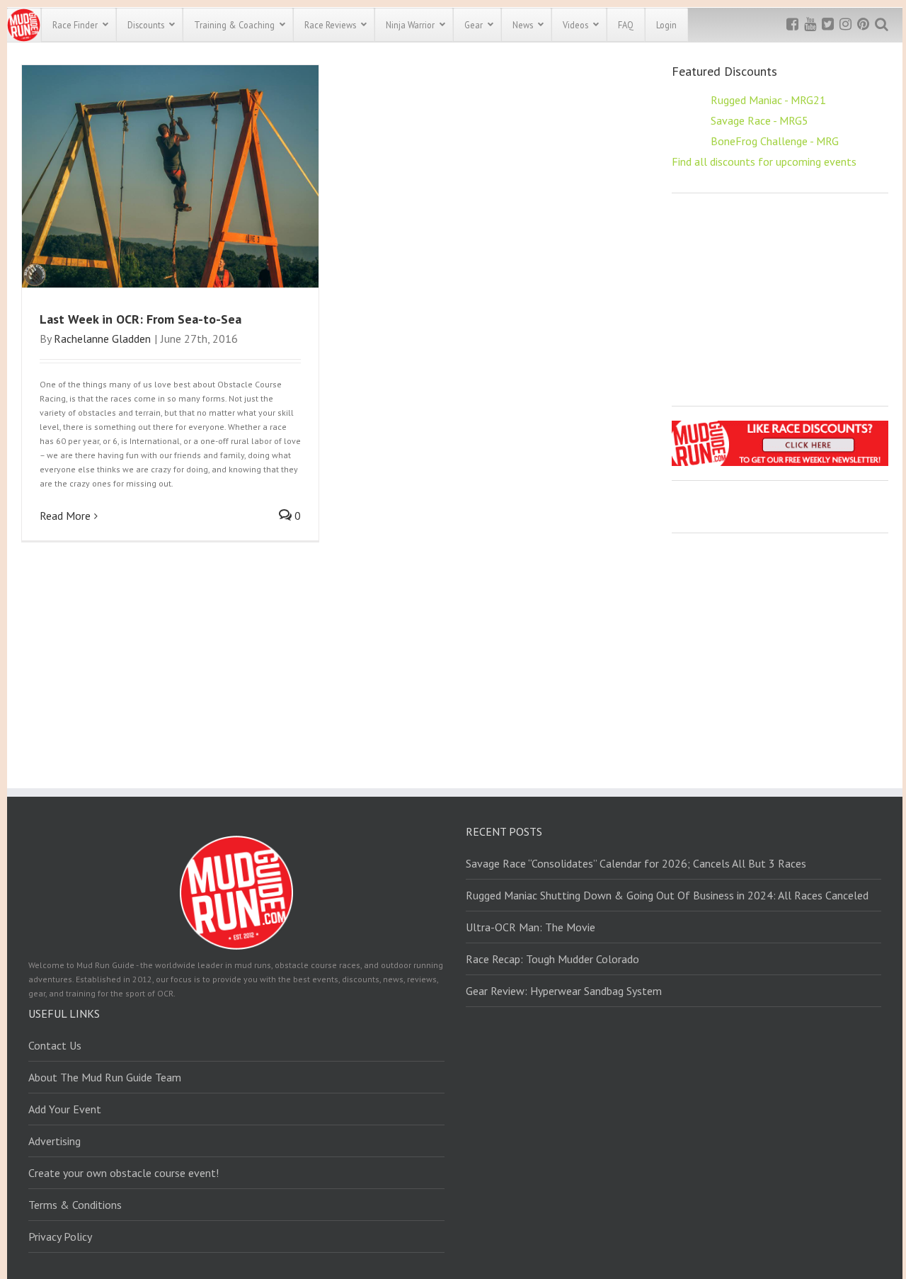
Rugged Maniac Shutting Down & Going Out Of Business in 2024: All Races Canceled (667, 895)
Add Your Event (64, 1109)
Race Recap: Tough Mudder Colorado (552, 959)
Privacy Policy (60, 1236)
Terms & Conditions (75, 1205)
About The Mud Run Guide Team (104, 1077)
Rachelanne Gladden (102, 338)
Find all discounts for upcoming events (764, 161)
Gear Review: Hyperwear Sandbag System (564, 991)
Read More (65, 515)
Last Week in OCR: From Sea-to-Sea (140, 319)
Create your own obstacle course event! (123, 1173)
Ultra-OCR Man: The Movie (530, 927)
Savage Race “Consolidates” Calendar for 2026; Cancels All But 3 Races (636, 863)
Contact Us (54, 1045)
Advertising (54, 1141)
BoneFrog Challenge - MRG (775, 141)
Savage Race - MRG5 (759, 120)
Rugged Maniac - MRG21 (768, 100)
